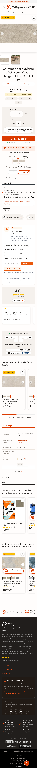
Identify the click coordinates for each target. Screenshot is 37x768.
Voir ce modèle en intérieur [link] (23, 441)
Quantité (15, 119)
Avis (3, 482)
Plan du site (18, 766)
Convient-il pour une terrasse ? (14, 249)
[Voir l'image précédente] (3, 382)
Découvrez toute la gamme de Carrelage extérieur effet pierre (17, 203)
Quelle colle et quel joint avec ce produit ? (17, 258)
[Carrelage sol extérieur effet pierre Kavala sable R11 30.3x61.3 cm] (22, 161)
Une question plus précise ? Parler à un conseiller (18, 273)
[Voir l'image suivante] (22, 382)
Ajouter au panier (18, 138)
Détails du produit (9, 425)
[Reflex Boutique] (15, 7)
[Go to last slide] (2, 33)
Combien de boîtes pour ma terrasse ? (16, 245)
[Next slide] (34, 33)
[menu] (4, 7)
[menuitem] (4, 60)
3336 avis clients (13, 660)
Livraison (5, 477)
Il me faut (13, 109)
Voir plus (7, 210)
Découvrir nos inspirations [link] (13, 693)
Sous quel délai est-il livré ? (13, 254)
